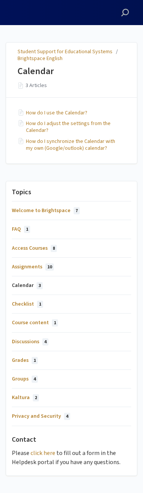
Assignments (32, 267)
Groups (24, 379)
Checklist (26, 304)
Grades (24, 360)
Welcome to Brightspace (45, 210)
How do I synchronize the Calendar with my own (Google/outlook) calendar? (70, 145)
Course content (34, 323)
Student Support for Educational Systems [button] (38, 8)
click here (43, 453)
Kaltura (24, 397)
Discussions (29, 342)
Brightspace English (40, 58)
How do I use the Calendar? (56, 112)
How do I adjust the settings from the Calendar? (68, 127)
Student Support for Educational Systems (65, 51)
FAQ (20, 229)
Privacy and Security (40, 416)
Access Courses (33, 248)
